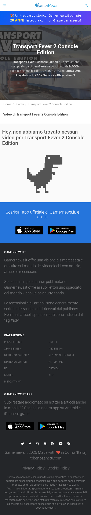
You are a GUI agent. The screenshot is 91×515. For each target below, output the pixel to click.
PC (5, 368)
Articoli (54, 368)
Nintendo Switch (15, 361)
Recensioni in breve (62, 355)
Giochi (53, 342)
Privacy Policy (33, 468)
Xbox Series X (12, 348)
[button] (29, 230)
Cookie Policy (58, 468)
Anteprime (56, 361)
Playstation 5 (13, 342)
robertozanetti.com (45, 458)
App (51, 375)
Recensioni (56, 348)
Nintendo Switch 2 (16, 355)
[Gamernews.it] (45, 5)
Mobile (8, 375)
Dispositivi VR (12, 381)
